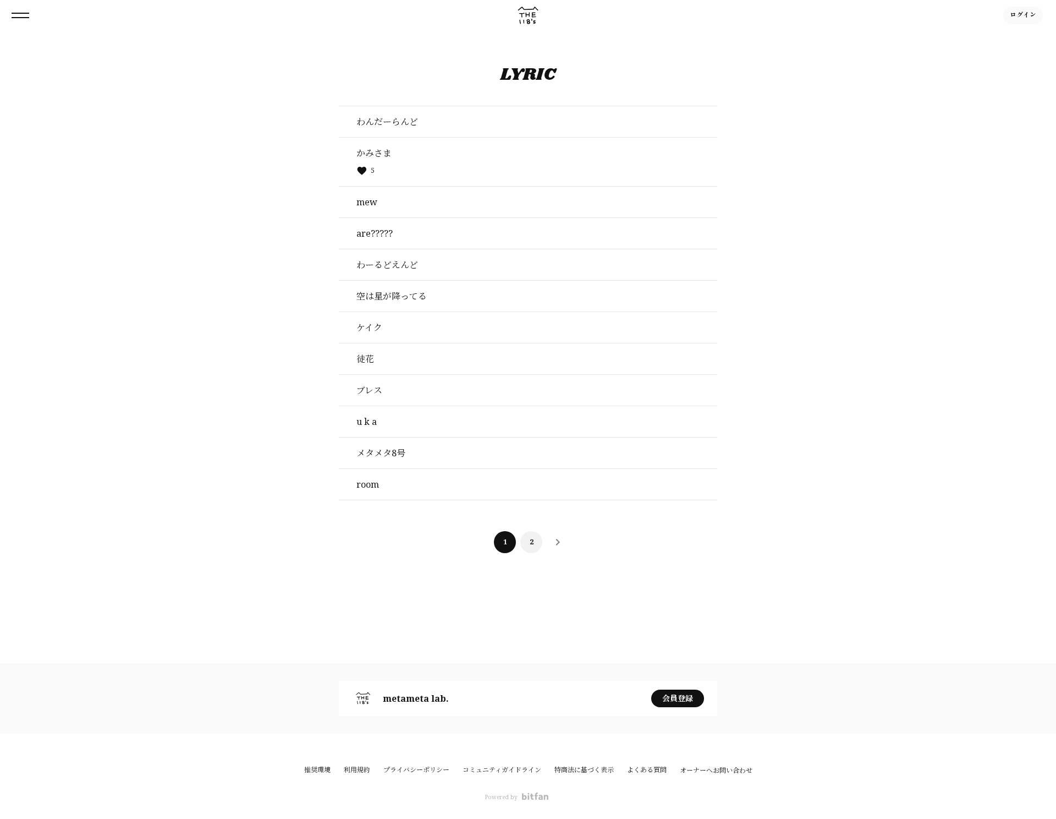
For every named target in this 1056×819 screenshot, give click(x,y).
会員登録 (677, 698)
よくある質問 (647, 769)
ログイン (1023, 15)
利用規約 (357, 769)
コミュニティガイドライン (502, 769)
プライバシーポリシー (416, 769)
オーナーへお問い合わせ (716, 770)
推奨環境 (317, 769)
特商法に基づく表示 (584, 769)
